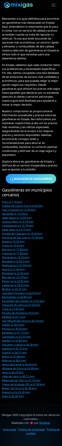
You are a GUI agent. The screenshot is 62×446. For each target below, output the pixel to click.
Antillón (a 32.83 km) (14, 341)
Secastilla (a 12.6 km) (15, 214)
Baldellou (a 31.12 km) (15, 333)
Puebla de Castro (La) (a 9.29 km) (22, 206)
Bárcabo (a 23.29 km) (15, 277)
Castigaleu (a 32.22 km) (16, 337)
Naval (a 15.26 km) (13, 241)
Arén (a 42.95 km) (13, 396)
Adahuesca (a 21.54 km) (16, 265)
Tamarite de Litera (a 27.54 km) (21, 305)
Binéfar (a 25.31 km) (14, 289)
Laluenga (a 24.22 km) (15, 285)
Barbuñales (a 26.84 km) (17, 297)
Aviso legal (9, 429)
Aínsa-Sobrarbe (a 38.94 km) (19, 364)
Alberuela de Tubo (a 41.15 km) (21, 380)
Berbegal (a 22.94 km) (15, 273)
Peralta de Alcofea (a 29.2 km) (20, 313)
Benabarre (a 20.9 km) (15, 261)
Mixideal (44, 423)
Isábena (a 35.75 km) (15, 348)
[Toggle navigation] (53, 5)
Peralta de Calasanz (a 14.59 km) (22, 233)
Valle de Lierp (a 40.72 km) (18, 376)
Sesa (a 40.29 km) (12, 372)
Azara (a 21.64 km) (13, 269)
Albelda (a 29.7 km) (13, 317)
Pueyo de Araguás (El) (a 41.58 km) (23, 384)
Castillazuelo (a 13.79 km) (17, 226)
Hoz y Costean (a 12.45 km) (19, 210)
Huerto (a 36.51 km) (14, 352)
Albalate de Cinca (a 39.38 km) (20, 368)
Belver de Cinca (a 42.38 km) (19, 388)
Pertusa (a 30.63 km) (14, 329)
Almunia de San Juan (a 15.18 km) (22, 237)
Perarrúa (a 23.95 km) (15, 281)
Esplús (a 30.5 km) (13, 325)
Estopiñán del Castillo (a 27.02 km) (23, 301)
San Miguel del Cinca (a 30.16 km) (22, 321)
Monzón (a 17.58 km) (15, 249)
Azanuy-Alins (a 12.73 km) (18, 222)
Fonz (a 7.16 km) (12, 202)
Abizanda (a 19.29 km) (15, 257)
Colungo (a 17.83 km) (15, 253)
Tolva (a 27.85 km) (13, 309)
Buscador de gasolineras (32, 179)
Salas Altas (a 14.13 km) (16, 230)
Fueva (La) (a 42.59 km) (16, 392)
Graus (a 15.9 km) (13, 245)
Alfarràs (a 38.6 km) (14, 360)
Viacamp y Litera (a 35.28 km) (20, 345)
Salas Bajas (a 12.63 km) (16, 218)
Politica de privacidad (31, 429)
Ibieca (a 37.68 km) (13, 356)
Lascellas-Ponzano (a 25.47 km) (21, 293)
